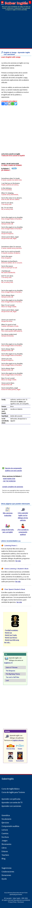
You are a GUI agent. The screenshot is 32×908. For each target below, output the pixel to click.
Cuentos (5, 833)
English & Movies (18, 740)
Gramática (6, 815)
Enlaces (5, 851)
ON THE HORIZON (9, 481)
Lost (7, 680)
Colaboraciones (8, 871)
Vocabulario (6, 819)
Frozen (20, 748)
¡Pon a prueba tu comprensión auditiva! (22, 532)
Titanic (10, 761)
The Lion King (10, 748)
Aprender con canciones (11, 806)
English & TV (8, 663)
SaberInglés (8, 779)
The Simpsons (10, 671)
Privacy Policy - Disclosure (16, 902)
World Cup (8, 633)
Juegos (4, 840)
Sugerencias (6, 868)
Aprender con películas (11, 799)
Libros (4, 848)
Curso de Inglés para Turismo (13, 792)
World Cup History (11, 637)
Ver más (18, 561)
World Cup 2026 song (12, 640)
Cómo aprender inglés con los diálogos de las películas (23, 516)
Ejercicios (5, 822)
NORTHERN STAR (9, 479)
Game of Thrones (11, 667)
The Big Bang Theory (13, 674)
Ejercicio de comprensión (13, 469)
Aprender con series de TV (12, 802)
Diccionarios (6, 844)
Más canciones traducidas (8, 514)
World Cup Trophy (11, 635)
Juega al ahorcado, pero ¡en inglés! (7, 531)
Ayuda (4, 879)
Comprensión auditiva (10, 826)
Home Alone (20, 761)
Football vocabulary (11, 630)
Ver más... (7, 642)
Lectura (5, 830)
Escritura (5, 837)
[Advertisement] (16, 30)
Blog (3, 858)
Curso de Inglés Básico (11, 789)
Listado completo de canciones (12, 487)
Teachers (5, 855)
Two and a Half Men (12, 677)
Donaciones (6, 875)
